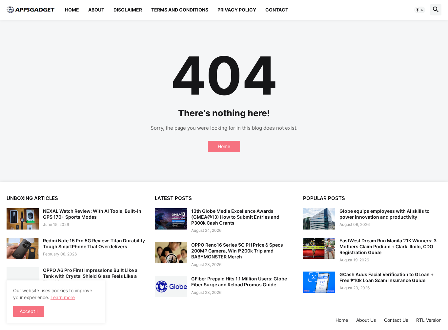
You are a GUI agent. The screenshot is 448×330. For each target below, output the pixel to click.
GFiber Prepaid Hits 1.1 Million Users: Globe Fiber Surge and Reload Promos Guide (239, 281)
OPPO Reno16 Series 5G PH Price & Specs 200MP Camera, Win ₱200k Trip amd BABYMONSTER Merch (237, 250)
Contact (276, 9)
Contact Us (396, 320)
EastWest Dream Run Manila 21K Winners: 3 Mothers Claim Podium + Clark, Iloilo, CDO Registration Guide (388, 246)
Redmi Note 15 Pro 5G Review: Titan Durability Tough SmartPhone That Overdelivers (94, 243)
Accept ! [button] (29, 311)
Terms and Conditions (179, 9)
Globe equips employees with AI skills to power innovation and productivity (384, 214)
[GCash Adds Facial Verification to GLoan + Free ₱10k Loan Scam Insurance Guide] (319, 282)
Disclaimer (127, 9)
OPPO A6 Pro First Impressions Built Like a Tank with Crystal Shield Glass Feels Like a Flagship (90, 276)
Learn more (63, 297)
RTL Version (428, 320)
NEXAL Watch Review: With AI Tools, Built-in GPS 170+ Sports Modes (92, 214)
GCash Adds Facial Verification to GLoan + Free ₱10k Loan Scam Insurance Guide (386, 277)
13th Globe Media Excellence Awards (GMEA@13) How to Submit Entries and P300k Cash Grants (235, 217)
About (96, 9)
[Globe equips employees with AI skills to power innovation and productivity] (319, 219)
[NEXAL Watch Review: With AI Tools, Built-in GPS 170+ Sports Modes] (23, 219)
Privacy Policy (236, 9)
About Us (366, 320)
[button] (419, 10)
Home (72, 9)
